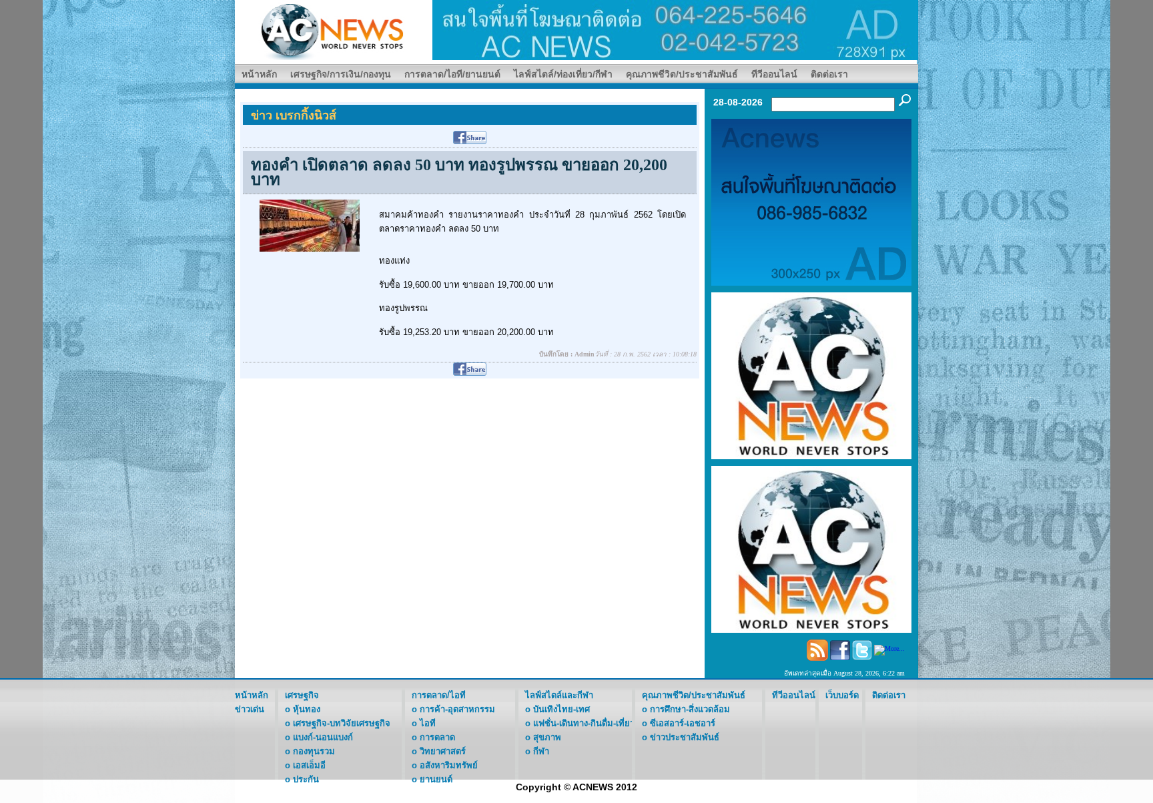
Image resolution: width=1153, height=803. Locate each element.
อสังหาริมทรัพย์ (449, 765)
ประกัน (306, 779)
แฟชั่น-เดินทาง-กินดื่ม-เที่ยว (584, 723)
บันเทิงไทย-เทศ (561, 709)
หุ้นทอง (306, 709)
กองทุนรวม (314, 751)
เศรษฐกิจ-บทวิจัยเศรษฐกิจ (341, 723)
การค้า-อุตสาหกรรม (457, 709)
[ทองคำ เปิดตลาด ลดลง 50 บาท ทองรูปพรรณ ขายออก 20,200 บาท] (310, 224)
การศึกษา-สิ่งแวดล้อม (690, 709)
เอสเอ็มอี (309, 765)
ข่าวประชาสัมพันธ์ (684, 737)
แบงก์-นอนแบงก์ (323, 737)
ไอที (428, 723)
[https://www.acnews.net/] (675, 29)
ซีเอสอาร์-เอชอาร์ (682, 723)
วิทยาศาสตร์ (443, 751)
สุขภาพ (547, 737)
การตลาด (437, 737)
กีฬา (541, 751)
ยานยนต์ (436, 779)
